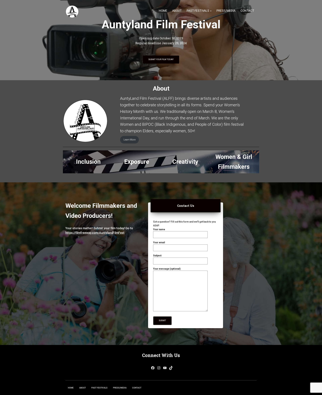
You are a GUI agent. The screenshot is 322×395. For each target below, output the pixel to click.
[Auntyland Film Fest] (72, 11)
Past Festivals (198, 10)
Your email (159, 242)
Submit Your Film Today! (161, 59)
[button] (210, 10)
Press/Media (226, 10)
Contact (247, 10)
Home (163, 10)
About (177, 10)
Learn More (130, 139)
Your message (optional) (167, 268)
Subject (157, 255)
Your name (159, 229)
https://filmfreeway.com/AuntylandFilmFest (94, 232)
